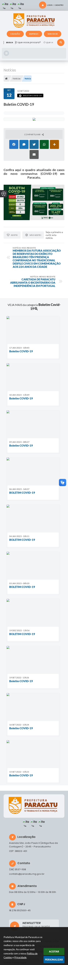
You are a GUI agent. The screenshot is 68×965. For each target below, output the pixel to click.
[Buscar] (60, 42)
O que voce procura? (28, 42)
